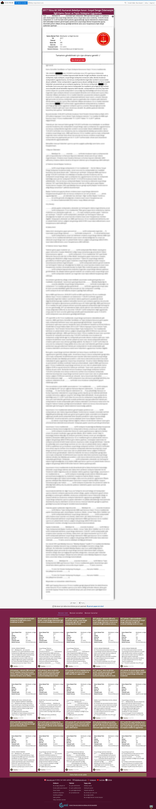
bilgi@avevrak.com (81, 780)
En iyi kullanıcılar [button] (74, 793)
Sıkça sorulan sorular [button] (59, 800)
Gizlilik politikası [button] (58, 795)
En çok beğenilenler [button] (75, 790)
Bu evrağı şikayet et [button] (59, 785)
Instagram (93, 780)
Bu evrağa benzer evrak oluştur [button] (93, 797)
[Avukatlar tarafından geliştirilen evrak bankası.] (7, 2)
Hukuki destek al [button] (89, 790)
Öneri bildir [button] (56, 790)
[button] (125, 3)
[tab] (63, 613)
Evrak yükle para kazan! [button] (60, 788)
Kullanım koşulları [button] (58, 793)
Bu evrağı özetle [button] (89, 795)
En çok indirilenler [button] (74, 785)
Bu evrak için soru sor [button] (90, 793)
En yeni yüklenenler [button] (75, 788)
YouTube (102, 780)
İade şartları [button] (56, 797)
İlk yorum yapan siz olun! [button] (95, 606)
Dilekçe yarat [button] (88, 785)
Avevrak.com (51, 780)
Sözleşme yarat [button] (88, 788)
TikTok (110, 780)
